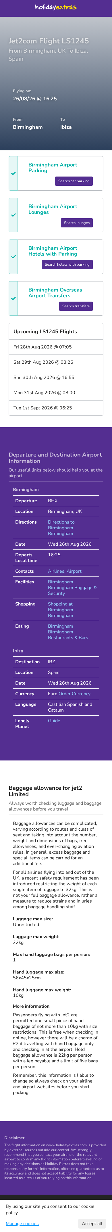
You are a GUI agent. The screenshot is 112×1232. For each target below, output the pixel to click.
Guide (54, 721)
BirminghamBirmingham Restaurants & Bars (68, 632)
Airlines (56, 571)
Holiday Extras (56, 8)
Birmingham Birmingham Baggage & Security (72, 588)
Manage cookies (22, 1224)
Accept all (92, 1223)
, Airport (73, 571)
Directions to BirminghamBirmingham (61, 528)
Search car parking (74, 181)
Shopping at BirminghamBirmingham (60, 610)
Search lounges (77, 222)
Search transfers (76, 306)
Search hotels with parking (67, 264)
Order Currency (74, 694)
